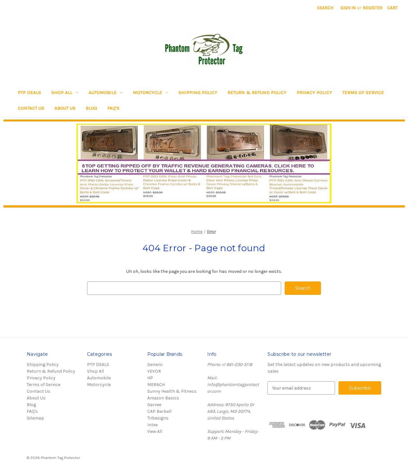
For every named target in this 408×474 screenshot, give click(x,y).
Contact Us (31, 108)
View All (154, 431)
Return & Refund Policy (257, 92)
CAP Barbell (159, 411)
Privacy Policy (314, 92)
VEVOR (154, 371)
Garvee (154, 404)
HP (150, 378)
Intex (152, 424)
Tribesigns (158, 418)
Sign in (348, 8)
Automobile (103, 92)
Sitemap (35, 418)
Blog (91, 108)
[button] (204, 163)
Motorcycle (147, 92)
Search (325, 8)
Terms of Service (363, 92)
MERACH (156, 384)
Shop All (61, 92)
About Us (65, 108)
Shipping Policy (197, 92)
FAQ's (113, 108)
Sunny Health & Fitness (172, 391)
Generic (155, 364)
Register (372, 8)
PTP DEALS (29, 92)
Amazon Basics (163, 398)
